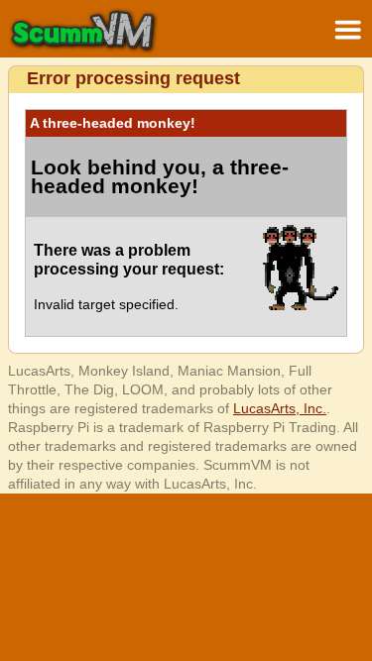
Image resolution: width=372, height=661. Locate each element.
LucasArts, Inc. (279, 408)
